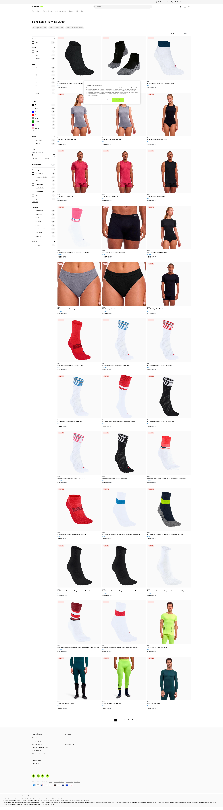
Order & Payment (36, 737)
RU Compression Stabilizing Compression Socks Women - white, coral (166, 478)
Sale (77, 11)
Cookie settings (35, 763)
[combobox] (122, 7)
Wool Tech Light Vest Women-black (157, 139)
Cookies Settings (105, 99)
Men (40, 2)
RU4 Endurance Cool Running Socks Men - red (70, 365)
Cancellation (77, 781)
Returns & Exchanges (37, 744)
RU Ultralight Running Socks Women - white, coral (70, 478)
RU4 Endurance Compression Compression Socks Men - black (74, 591)
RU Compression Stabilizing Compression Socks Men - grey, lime (165, 534)
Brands (71, 11)
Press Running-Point (69, 744)
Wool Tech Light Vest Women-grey (66, 139)
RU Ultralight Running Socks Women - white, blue (115, 365)
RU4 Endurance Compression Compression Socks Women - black (120, 591)
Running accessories (60, 11)
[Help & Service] (181, 6)
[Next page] (136, 720)
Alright (118, 99)
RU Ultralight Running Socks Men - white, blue (69, 421)
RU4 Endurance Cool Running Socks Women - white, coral (73, 252)
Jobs (66, 737)
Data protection (69, 781)
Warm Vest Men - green (153, 703)
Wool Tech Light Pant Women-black (112, 309)
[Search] (95, 7)
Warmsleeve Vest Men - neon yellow (157, 647)
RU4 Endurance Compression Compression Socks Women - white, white (167, 591)
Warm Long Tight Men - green (65, 703)
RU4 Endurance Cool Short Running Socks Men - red (71, 534)
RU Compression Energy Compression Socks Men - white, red (119, 421)
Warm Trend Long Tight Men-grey (111, 703)
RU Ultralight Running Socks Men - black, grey (114, 478)
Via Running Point (69, 741)
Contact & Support (36, 760)
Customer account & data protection (40, 747)
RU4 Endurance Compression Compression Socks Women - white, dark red (78, 647)
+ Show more (35, 96)
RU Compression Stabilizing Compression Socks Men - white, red (120, 647)
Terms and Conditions (59, 781)
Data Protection (91, 95)
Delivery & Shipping (36, 741)
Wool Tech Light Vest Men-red (65, 196)
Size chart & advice (36, 750)
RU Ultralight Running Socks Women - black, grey (160, 421)
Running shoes (36, 11)
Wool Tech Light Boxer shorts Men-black (113, 252)
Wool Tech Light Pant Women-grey (66, 309)
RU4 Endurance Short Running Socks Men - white (160, 83)
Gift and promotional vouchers (39, 753)
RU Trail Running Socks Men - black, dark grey (70, 83)
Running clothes (47, 11)
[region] (112, 92)
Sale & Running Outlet (42, 15)
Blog (82, 11)
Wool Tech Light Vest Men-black (156, 196)
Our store (189, 2)
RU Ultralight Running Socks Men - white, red (159, 365)
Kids (45, 2)
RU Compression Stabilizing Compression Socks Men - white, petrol (121, 534)
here (110, 93)
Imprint (96, 95)
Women (34, 2)
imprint (50, 781)
